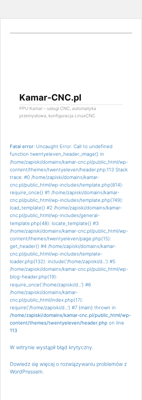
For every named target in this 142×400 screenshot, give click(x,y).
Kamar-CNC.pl (50, 97)
